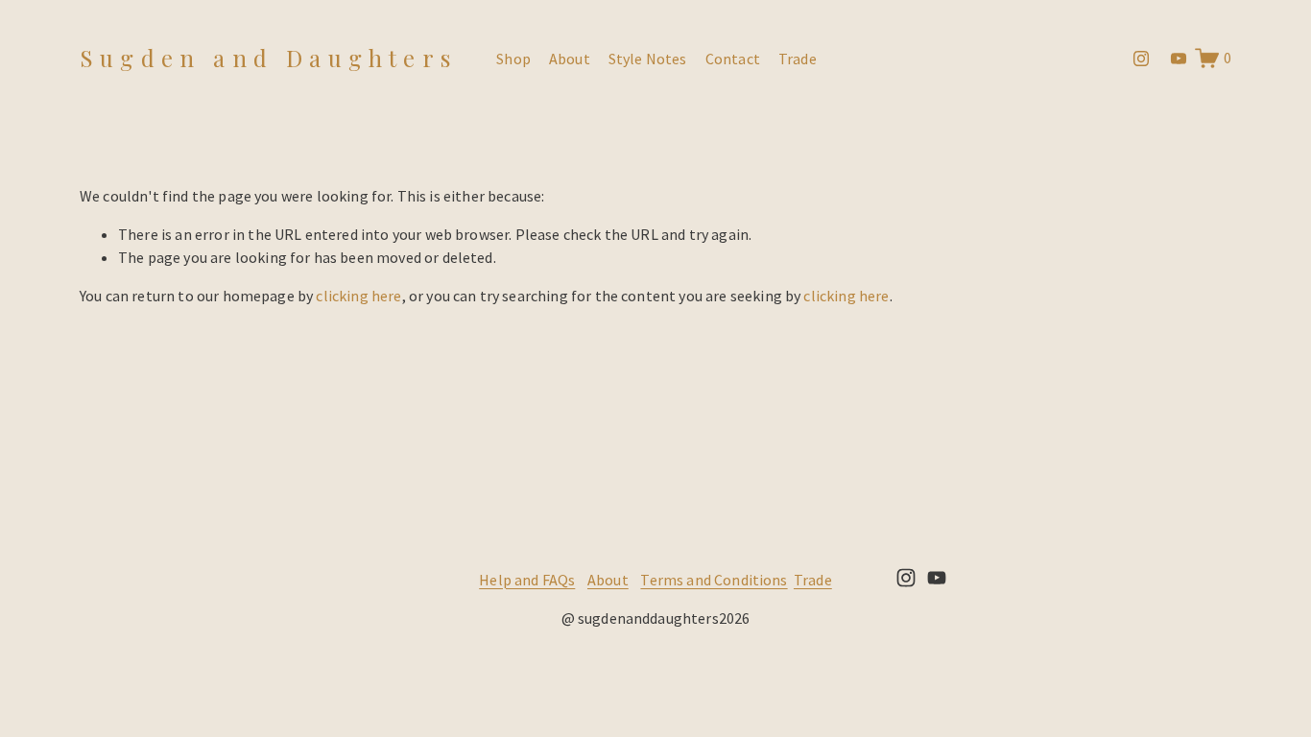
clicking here (358, 295)
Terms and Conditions (713, 579)
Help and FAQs (527, 579)
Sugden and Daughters (268, 57)
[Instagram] (1141, 58)
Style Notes (647, 58)
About (569, 58)
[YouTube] (1178, 58)
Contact (732, 58)
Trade (797, 58)
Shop (513, 58)
